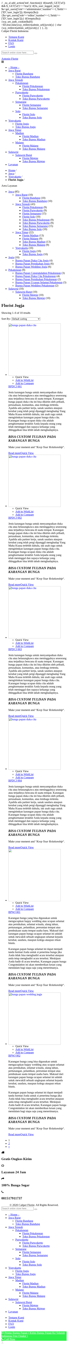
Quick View (27, 453)
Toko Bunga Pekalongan (36, 219)
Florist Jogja (29, 251)
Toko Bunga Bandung (34, 201)
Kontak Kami (15, 1320)
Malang (19, 1289)
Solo (17, 1258)
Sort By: (6, 318)
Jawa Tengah (22, 204)
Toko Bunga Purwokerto (36, 222)
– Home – (13, 1214)
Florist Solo (28, 216)
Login (11, 46)
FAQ (11, 1323)
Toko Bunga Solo (32, 229)
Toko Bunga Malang (33, 244)
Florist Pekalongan (32, 207)
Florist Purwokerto (32, 210)
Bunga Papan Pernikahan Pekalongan (36, 279)
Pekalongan (14, 269)
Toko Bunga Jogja (32, 254)
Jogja (11, 257)
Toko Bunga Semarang (35, 226)
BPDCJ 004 (15, 780)
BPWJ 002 (14, 1055)
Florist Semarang (31, 213)
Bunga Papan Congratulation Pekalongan (38, 273)
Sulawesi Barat (23, 291)
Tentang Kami (16, 1317)
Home (11, 170)
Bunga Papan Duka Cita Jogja (32, 260)
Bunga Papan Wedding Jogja (31, 266)
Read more (14, 453)
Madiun (19, 1280)
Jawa (11, 173)
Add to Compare (24, 383)
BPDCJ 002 (15, 517)
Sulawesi (13, 288)
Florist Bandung (31, 197)
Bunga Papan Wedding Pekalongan (34, 285)
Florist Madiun (30, 235)
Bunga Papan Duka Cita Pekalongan (35, 276)
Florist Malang (30, 238)
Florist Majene (30, 294)
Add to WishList (24, 380)
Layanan (13, 1311)
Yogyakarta (14, 176)
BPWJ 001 (14, 912)
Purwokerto (21, 1239)
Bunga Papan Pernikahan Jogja (32, 263)
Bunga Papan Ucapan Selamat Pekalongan (38, 282)
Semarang (20, 1249)
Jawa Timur (21, 232)
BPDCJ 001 (15, 386)
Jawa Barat (21, 194)
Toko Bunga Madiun (33, 241)
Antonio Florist (9, 58)
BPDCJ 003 (15, 649)
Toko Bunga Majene (33, 298)
